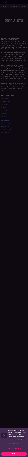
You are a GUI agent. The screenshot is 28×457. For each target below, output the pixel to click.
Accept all (14, 454)
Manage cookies (14, 444)
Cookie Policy (19, 440)
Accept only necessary (14, 449)
